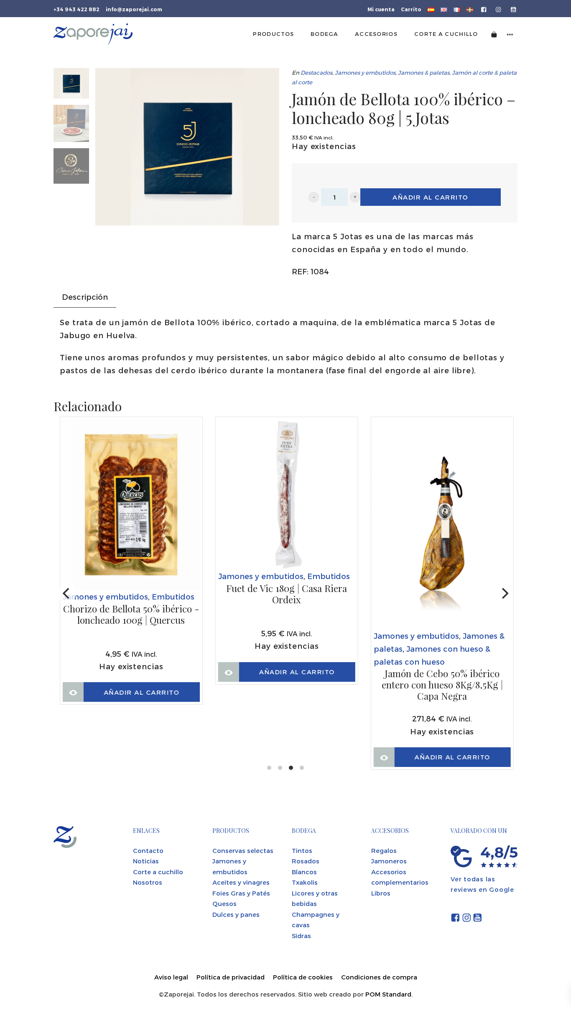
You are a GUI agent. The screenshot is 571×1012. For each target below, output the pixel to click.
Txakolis (305, 882)
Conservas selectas (242, 850)
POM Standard (388, 994)
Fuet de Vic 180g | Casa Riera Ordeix (286, 594)
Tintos (302, 850)
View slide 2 (280, 768)
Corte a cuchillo (158, 871)
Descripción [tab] (85, 296)
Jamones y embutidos (365, 72)
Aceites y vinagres (241, 882)
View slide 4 (302, 768)
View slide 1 (269, 768)
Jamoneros (389, 861)
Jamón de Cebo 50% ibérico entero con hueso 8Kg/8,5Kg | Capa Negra (442, 685)
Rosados (305, 861)
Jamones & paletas (423, 72)
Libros (380, 893)
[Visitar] (484, 9)
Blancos (304, 871)
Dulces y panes (236, 914)
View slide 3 (291, 768)
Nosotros (147, 882)
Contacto (148, 850)
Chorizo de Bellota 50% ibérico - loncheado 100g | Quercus (131, 614)
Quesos (224, 903)
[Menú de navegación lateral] (509, 34)
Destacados (316, 72)
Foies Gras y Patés (241, 893)
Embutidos (173, 596)
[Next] (504, 593)
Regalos (384, 850)
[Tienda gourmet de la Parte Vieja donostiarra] (93, 34)
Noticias (146, 861)
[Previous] (67, 593)
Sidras (301, 935)
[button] (313, 197)
